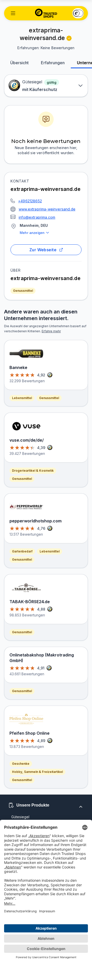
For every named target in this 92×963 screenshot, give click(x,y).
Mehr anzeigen (32, 233)
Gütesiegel (20, 817)
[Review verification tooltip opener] (69, 38)
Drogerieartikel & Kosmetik (33, 470)
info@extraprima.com (37, 217)
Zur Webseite (43, 249)
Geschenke (20, 764)
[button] (13, 13)
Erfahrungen (53, 62)
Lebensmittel (22, 398)
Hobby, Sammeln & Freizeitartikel (37, 772)
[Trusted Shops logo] (46, 13)
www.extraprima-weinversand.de (47, 209)
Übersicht (19, 62)
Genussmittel (23, 291)
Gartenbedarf (22, 551)
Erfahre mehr (51, 331)
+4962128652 (30, 201)
